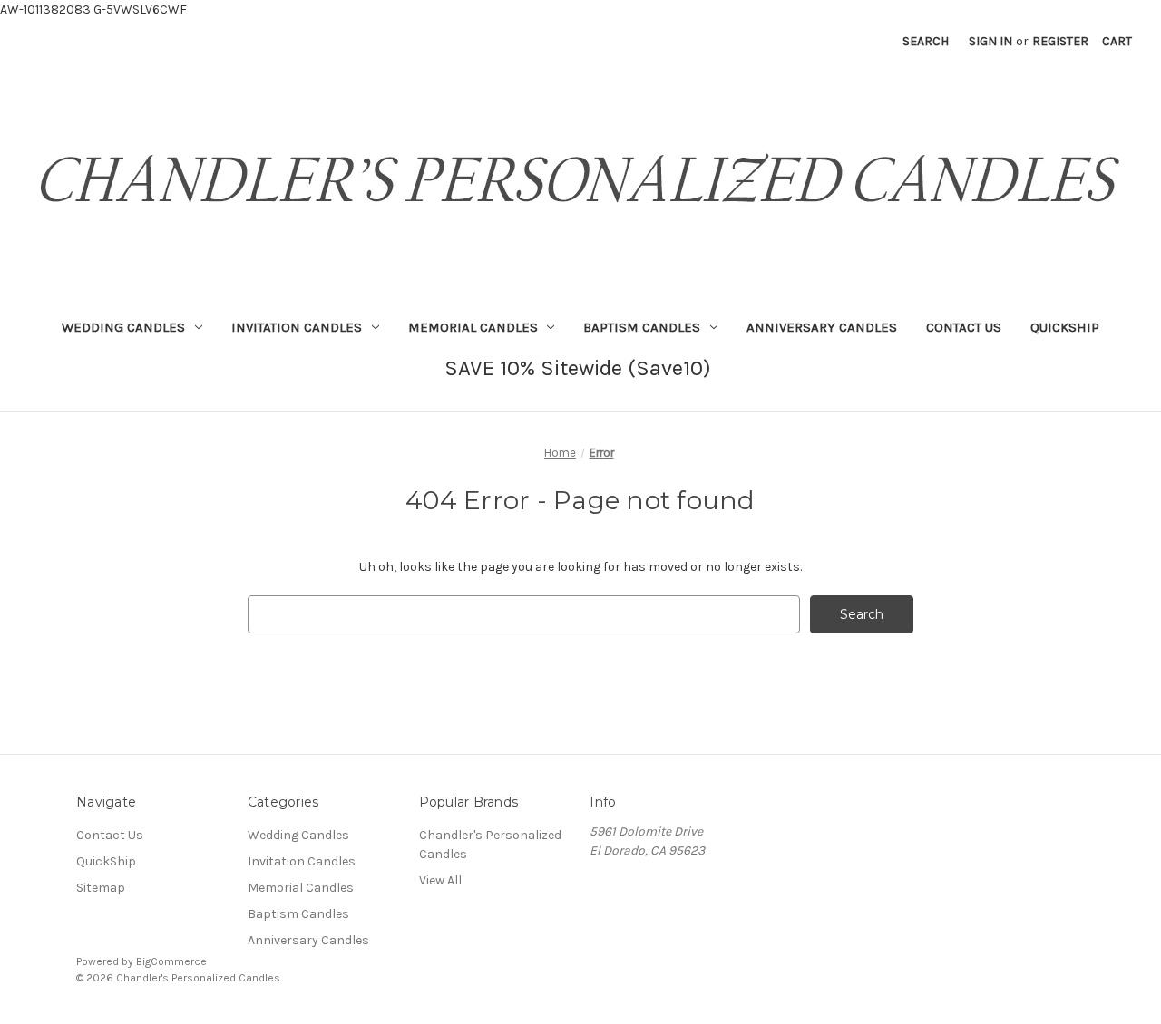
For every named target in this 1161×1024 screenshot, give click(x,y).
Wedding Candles (123, 327)
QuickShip (1064, 327)
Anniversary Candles (821, 327)
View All (440, 880)
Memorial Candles (473, 327)
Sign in (990, 41)
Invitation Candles (296, 327)
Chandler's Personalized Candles (490, 844)
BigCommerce (171, 961)
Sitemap (100, 887)
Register (1060, 41)
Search (925, 41)
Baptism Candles (641, 327)
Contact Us (963, 327)
